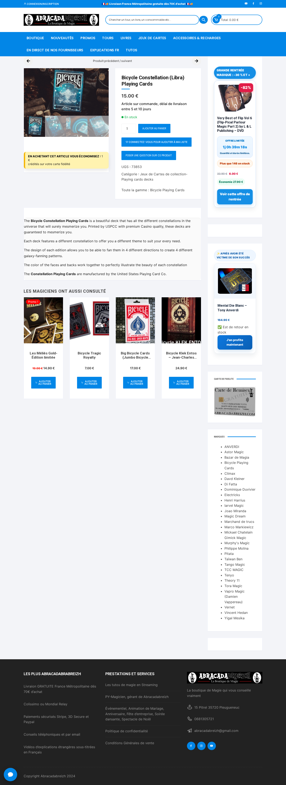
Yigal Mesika (234, 618)
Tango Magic (234, 564)
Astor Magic (234, 452)
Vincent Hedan (236, 613)
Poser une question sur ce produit (149, 155)
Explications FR (104, 50)
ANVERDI (231, 447)
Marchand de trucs (239, 521)
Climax (229, 473)
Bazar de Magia (236, 457)
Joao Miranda (235, 511)
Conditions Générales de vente (129, 743)
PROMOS (87, 38)
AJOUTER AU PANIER (154, 128)
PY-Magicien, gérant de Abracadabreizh (137, 697)
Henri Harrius (234, 500)
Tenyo (229, 575)
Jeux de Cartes (152, 38)
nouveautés (62, 38)
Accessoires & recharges (197, 38)
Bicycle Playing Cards (167, 190)
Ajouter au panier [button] (44, 382)
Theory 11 (232, 580)
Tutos (131, 50)
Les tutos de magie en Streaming (131, 685)
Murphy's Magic (237, 543)
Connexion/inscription (42, 3)
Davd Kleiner (234, 479)
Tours (108, 38)
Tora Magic (233, 586)
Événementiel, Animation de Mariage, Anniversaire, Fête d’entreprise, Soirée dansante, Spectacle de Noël (135, 713)
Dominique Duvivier (239, 489)
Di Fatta (230, 484)
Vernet (229, 607)
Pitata (229, 554)
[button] (101, 75)
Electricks (232, 495)
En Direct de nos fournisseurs (55, 50)
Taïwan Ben (233, 559)
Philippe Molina (236, 548)
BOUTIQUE (35, 38)
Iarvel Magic (234, 505)
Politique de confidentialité (126, 731)
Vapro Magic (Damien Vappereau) (234, 596)
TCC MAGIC (233, 570)
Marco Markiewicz (239, 527)
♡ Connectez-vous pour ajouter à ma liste (156, 142)
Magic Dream (235, 516)
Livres (126, 38)
